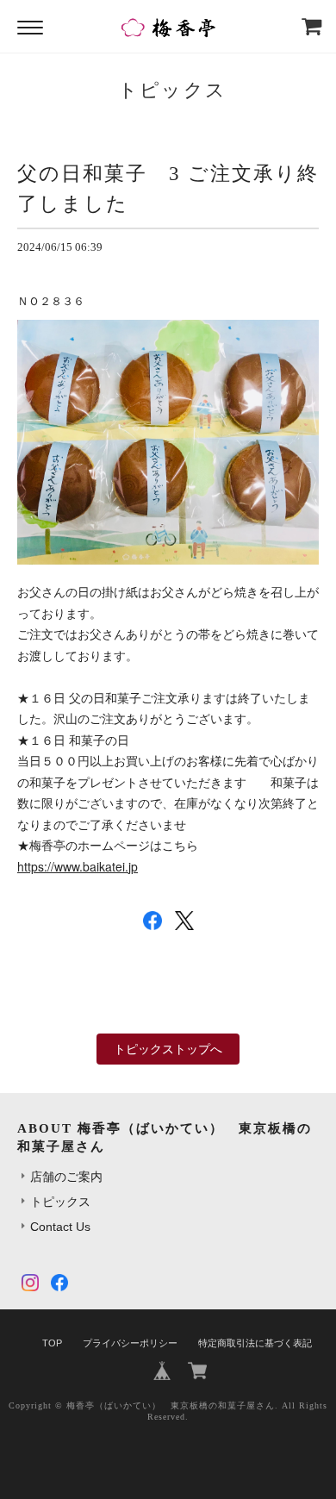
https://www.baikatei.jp (77, 866)
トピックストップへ (168, 1049)
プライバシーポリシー (130, 1343)
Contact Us (60, 1227)
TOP (52, 1343)
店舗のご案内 (66, 1177)
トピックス (60, 1202)
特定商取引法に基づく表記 (255, 1343)
